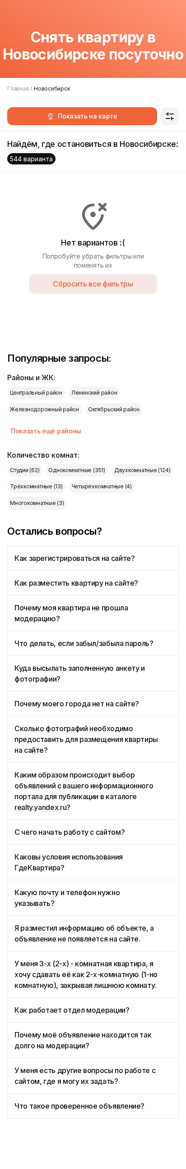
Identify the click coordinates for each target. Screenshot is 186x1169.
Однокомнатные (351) (76, 470)
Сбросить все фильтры (93, 283)
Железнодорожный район (44, 409)
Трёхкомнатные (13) (36, 486)
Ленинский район (94, 392)
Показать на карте (87, 116)
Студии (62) (24, 470)
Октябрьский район (114, 409)
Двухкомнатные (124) (142, 470)
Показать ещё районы (46, 431)
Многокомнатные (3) (37, 503)
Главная (17, 88)
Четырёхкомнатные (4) (102, 486)
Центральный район (36, 392)
